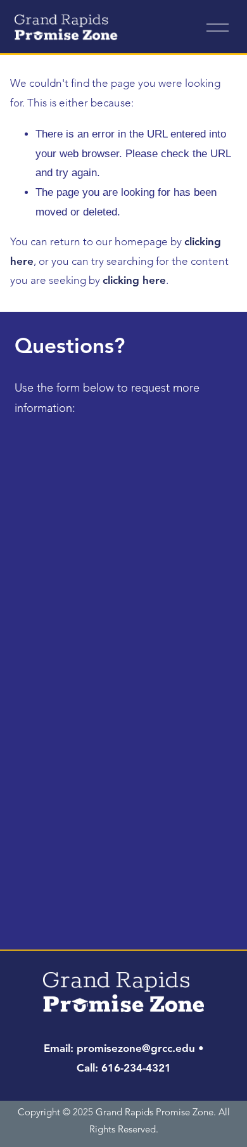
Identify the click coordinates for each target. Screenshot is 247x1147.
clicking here (134, 281)
